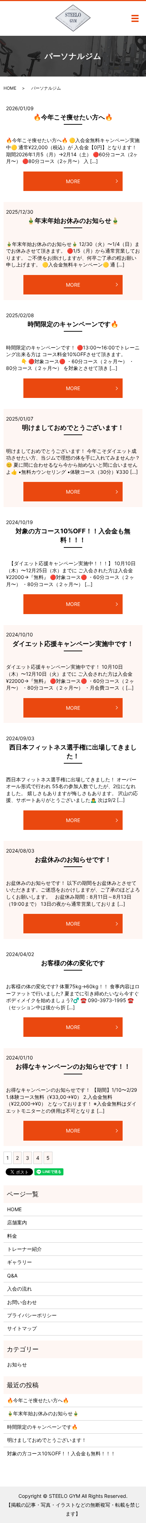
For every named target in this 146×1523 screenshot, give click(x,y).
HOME (10, 88)
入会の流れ (19, 1289)
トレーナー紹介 (24, 1249)
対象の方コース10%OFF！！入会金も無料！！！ (61, 1453)
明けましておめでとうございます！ (73, 427)
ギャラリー (19, 1262)
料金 (12, 1236)
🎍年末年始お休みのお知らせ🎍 (73, 220)
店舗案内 (17, 1222)
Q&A (12, 1275)
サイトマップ (22, 1328)
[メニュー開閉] (135, 18)
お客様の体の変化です (73, 963)
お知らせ (17, 1364)
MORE (73, 181)
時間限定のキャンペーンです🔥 (73, 324)
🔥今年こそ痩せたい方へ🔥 (73, 117)
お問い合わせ (22, 1302)
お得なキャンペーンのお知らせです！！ (73, 1066)
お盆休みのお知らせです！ (73, 859)
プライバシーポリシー (32, 1315)
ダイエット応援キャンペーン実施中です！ (73, 643)
